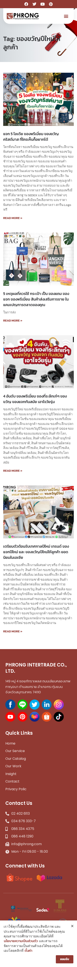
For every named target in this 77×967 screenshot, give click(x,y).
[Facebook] (26, 4)
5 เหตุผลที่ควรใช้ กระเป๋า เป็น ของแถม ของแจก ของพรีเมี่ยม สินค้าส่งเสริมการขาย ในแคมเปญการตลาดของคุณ (36, 299)
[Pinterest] (51, 4)
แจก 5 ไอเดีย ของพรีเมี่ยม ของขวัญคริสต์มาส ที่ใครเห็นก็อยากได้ (31, 136)
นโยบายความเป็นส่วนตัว (21, 940)
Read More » (12, 218)
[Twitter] (34, 4)
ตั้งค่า (28, 950)
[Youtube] (42, 4)
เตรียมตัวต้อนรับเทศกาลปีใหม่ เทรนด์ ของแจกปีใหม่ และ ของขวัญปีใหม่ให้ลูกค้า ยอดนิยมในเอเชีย (36, 551)
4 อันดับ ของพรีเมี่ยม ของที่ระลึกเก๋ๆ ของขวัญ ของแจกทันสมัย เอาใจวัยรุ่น (35, 399)
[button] (66, 16)
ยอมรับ (64, 959)
